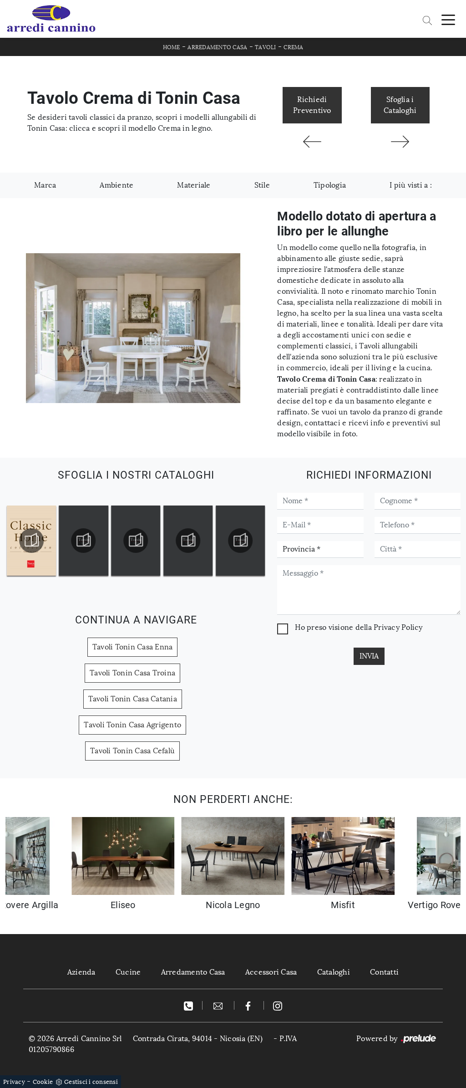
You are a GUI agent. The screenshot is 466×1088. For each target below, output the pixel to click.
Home (171, 47)
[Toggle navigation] (448, 19)
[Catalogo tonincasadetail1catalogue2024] (31, 540)
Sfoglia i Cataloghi (400, 105)
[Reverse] (400, 142)
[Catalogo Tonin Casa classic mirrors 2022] (240, 540)
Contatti (384, 972)
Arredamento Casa (217, 47)
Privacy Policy (398, 627)
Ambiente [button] (116, 185)
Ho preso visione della (358, 627)
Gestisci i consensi (91, 1081)
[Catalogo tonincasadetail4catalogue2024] (188, 540)
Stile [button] (262, 185)
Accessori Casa (271, 972)
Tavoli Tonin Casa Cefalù (132, 750)
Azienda (81, 972)
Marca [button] (45, 185)
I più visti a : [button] (411, 185)
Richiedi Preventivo (312, 105)
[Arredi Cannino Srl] (50, 19)
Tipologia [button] (330, 185)
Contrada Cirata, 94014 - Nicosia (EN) (198, 1038)
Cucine (128, 972)
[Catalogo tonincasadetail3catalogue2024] (136, 540)
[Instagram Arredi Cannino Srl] (277, 1005)
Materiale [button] (193, 185)
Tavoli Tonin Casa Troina (132, 673)
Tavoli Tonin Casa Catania (132, 699)
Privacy (14, 1081)
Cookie (43, 1081)
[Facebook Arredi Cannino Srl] (249, 1005)
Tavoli (265, 47)
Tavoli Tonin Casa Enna (132, 647)
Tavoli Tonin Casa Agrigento (132, 724)
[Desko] (312, 142)
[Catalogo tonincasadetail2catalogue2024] (84, 540)
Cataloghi (333, 972)
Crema (293, 47)
